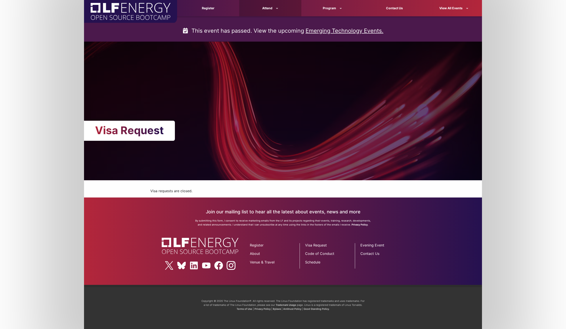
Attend (267, 8)
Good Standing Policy (316, 308)
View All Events (451, 8)
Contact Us (394, 8)
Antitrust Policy (292, 308)
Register (208, 8)
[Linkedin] (193, 265)
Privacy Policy (360, 224)
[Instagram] (231, 265)
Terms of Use (244, 308)
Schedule (312, 262)
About (255, 253)
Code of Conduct (319, 253)
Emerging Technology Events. (344, 30)
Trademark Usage (286, 304)
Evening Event (372, 245)
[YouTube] (206, 265)
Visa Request (316, 245)
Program (329, 8)
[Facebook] (218, 265)
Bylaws (277, 308)
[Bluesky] (181, 265)
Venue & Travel (262, 262)
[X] (169, 265)
